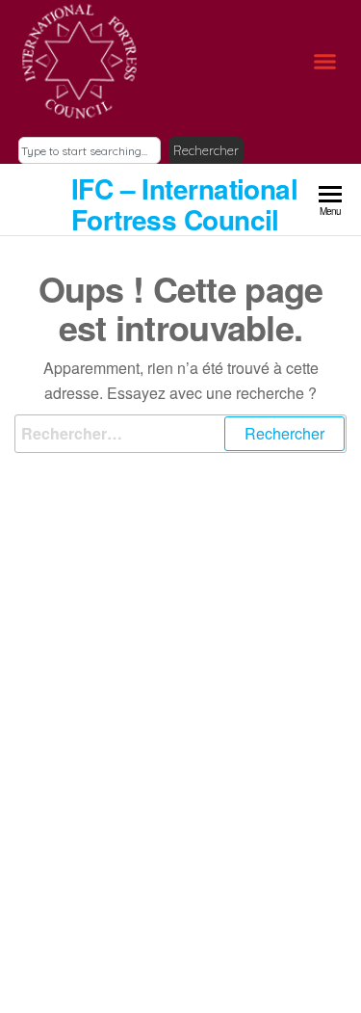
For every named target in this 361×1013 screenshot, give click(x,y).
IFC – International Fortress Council (184, 204)
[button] (325, 61)
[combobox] (89, 150)
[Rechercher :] (180, 433)
